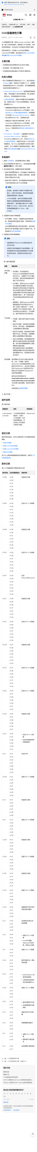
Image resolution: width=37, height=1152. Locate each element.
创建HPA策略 (7, 443)
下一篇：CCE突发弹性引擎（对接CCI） (14, 1061)
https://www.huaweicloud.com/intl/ (14, 4)
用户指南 (22, 24)
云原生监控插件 (9, 99)
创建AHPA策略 (7, 452)
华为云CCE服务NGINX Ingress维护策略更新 (17, 1082)
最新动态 (6, 1072)
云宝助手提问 (7, 1110)
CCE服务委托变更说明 (10, 1077)
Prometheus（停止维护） (12, 134)
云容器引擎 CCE (13, 24)
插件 (28, 24)
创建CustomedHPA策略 (13, 55)
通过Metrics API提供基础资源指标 (16, 112)
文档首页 (4, 24)
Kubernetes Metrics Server (13, 91)
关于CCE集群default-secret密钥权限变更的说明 (19, 1080)
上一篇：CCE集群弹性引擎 (10, 1058)
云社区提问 (16, 1110)
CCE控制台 (10, 161)
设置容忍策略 (23, 388)
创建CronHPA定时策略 (10, 446)
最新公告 (6, 1074)
